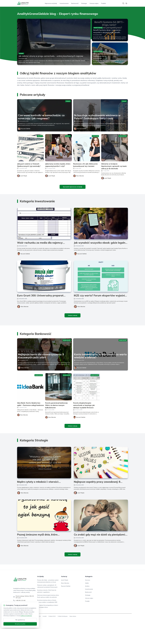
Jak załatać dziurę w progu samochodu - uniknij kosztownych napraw (50, 56)
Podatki (103, 3)
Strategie (84, 3)
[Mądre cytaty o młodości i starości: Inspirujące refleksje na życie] (44, 462)
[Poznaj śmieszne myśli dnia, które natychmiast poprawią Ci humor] (44, 515)
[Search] (123, 3)
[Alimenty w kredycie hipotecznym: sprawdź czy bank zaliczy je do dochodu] (114, 147)
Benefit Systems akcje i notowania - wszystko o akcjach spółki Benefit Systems (107, 32)
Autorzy (64, 576)
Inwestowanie (64, 3)
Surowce (87, 580)
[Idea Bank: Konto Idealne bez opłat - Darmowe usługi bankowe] (30, 386)
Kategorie (88, 576)
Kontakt (44, 616)
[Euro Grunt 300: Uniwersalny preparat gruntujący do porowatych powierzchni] (44, 276)
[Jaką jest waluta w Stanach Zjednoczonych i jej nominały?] (30, 147)
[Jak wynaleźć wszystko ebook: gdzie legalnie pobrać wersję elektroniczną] (101, 223)
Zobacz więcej (72, 315)
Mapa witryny (73, 616)
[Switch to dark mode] (126, 3)
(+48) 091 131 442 (20, 600)
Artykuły (40, 576)
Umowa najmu (94, 3)
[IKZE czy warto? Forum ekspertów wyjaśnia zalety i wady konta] (101, 276)
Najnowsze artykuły (51, 3)
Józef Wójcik (80, 493)
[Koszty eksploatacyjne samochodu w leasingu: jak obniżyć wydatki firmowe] (86, 386)
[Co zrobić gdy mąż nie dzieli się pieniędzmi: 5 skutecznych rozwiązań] (101, 515)
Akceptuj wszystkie (20, 624)
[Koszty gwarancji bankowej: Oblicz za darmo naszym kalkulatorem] (58, 386)
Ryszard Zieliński (25, 128)
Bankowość (75, 3)
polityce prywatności (26, 615)
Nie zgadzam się (20, 620)
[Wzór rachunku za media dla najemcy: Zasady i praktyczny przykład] (44, 223)
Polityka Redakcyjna (63, 616)
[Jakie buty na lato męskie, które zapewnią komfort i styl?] (58, 147)
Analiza (87, 586)
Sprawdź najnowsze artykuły (72, 187)
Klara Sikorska (24, 306)
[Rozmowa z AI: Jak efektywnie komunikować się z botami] (86, 147)
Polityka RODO (52, 616)
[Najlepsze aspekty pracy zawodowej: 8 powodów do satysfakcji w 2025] (101, 462)
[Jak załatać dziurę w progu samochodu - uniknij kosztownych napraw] (54, 42)
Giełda (87, 583)
